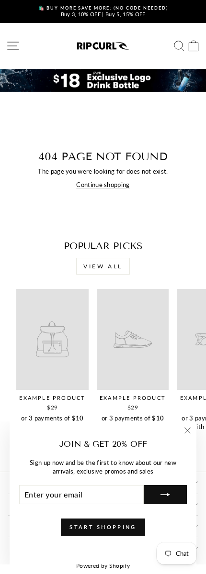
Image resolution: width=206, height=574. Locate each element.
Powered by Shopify (103, 565)
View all (103, 266)
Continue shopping (102, 184)
